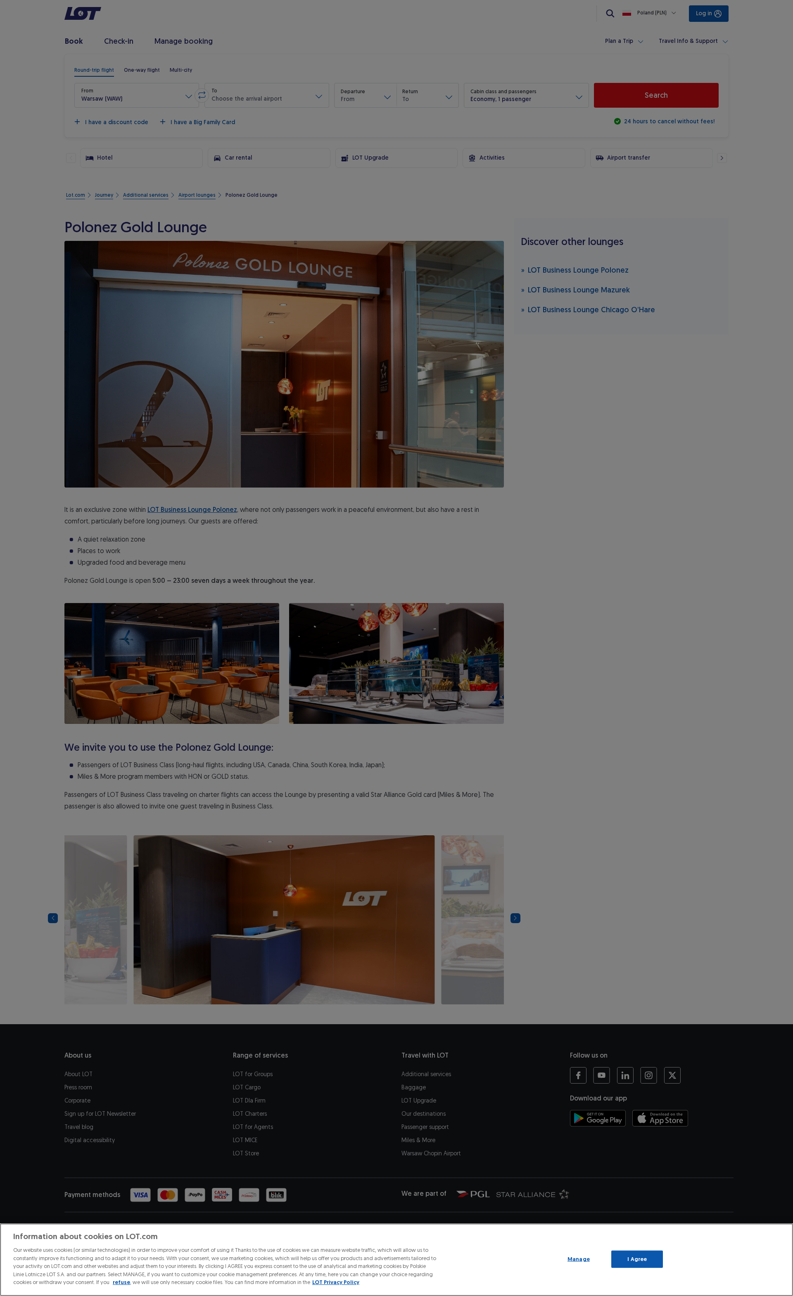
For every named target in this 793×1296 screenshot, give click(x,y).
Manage (578, 1259)
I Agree (637, 1259)
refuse (121, 1282)
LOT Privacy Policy (335, 1282)
